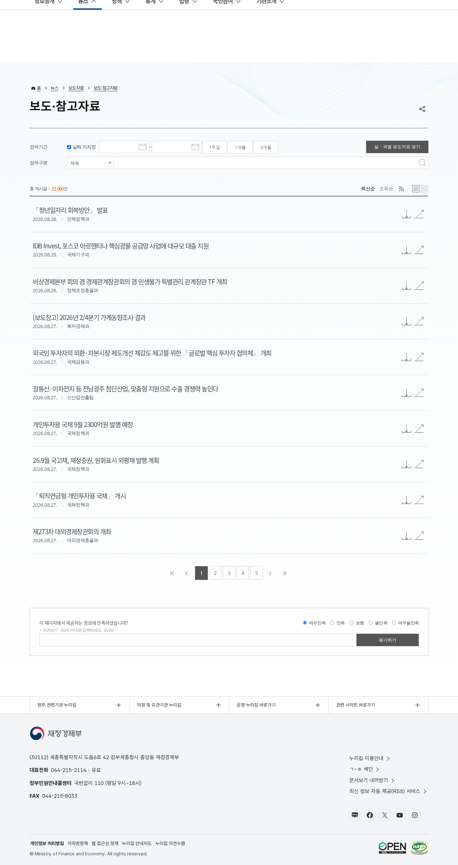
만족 (340, 623)
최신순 (368, 188)
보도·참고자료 (106, 88)
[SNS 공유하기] (422, 109)
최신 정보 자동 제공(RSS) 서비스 (384, 791)
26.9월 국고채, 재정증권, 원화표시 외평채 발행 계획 (96, 460)
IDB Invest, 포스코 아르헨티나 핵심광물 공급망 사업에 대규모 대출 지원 (120, 245)
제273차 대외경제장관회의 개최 (72, 531)
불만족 (381, 623)
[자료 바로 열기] (419, 214)
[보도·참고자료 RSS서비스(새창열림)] (401, 189)
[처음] (172, 573)
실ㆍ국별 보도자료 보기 (397, 146)
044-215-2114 (68, 770)
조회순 (386, 188)
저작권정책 (78, 843)
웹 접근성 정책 (105, 843)
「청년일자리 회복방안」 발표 (70, 209)
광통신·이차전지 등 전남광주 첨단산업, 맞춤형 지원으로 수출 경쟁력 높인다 (125, 388)
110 (99, 783)
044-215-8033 (60, 796)
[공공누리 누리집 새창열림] (392, 849)
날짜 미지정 (84, 146)
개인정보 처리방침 (47, 843)
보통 (360, 623)
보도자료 (76, 88)
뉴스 (55, 88)
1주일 (214, 147)
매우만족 (317, 623)
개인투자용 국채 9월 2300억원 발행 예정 (83, 424)
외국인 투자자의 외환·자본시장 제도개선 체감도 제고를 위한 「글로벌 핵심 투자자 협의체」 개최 (152, 352)
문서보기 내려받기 (368, 780)
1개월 (240, 147)
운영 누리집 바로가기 (256, 705)
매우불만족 (408, 623)
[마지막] (285, 573)
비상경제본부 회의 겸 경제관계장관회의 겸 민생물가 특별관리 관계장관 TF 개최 (130, 281)
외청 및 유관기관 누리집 (159, 705)
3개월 (265, 147)
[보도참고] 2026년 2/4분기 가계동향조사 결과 (89, 317)
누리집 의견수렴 (170, 843)
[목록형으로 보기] (416, 189)
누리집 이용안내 (366, 758)
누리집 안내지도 (137, 843)
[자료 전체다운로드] (406, 214)
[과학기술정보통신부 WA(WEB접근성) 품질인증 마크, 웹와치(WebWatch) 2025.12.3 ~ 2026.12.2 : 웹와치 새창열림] (419, 849)
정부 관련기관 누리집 (56, 705)
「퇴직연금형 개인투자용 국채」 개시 (79, 495)
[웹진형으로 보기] (424, 189)
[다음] (270, 573)
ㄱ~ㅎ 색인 (361, 769)
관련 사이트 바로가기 (355, 705)
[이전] (187, 573)
